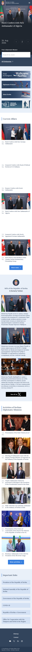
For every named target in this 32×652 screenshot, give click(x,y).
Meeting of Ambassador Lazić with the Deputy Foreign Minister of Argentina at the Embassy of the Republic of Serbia (16, 449)
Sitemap (16, 634)
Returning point (16, 104)
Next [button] (28, 41)
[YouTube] (10, 641)
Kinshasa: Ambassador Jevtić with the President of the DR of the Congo (16, 546)
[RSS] (18, 641)
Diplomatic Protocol (16, 84)
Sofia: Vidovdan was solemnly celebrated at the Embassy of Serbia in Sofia (16, 498)
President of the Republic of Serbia (15, 582)
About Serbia (16, 94)
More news (15, 267)
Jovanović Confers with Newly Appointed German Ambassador (16, 226)
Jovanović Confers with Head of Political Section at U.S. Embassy (16, 157)
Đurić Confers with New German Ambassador (16, 134)
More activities (15, 562)
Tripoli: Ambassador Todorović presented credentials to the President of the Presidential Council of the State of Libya (16, 474)
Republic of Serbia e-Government (14, 612)
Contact (16, 637)
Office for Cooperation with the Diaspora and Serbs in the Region (14, 620)
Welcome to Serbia (16, 74)
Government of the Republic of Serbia (16, 598)
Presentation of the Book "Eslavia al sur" (16, 425)
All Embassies (6, 61)
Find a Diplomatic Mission (9, 50)
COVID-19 (6, 605)
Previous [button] (16, 41)
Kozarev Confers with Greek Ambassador (16, 180)
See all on (14, 394)
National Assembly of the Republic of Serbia (15, 590)
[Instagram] (22, 641)
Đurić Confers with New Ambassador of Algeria (16, 203)
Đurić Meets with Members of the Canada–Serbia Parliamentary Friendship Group (16, 30)
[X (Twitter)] (14, 641)
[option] (16, 30)
